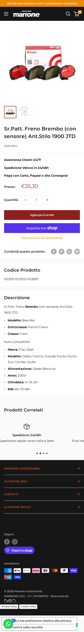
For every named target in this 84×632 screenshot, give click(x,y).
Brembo (11, 146)
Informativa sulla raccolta (24, 627)
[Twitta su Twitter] (69, 251)
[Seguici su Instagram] (15, 542)
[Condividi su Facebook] (54, 251)
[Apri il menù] (6, 14)
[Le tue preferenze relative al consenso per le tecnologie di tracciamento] (77, 625)
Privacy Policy (9, 606)
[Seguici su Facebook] (7, 542)
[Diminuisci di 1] (25, 200)
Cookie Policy (28, 606)
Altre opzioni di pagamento (42, 237)
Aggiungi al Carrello (42, 214)
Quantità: (11, 200)
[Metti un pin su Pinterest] (61, 251)
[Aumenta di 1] (47, 200)
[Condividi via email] (77, 251)
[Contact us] (8, 624)
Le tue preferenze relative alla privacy (43, 621)
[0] (76, 13)
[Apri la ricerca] (68, 14)
